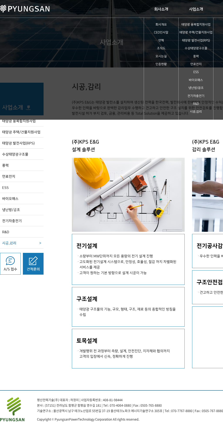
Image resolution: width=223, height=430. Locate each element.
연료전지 (196, 64)
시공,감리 (196, 111)
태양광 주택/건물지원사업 (196, 32)
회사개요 (161, 24)
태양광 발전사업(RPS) (196, 40)
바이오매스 (196, 80)
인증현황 (161, 64)
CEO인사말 (161, 32)
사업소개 (196, 9)
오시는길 (161, 56)
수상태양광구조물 (196, 48)
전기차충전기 (196, 96)
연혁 (161, 40)
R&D (196, 104)
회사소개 (161, 9)
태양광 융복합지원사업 (196, 24)
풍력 (196, 56)
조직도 (161, 48)
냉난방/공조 (196, 88)
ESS (196, 72)
